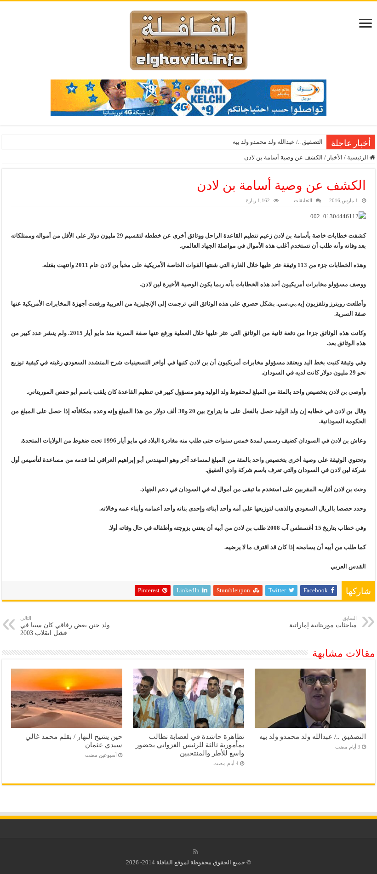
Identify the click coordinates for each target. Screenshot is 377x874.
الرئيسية (358, 157)
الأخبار (335, 157)
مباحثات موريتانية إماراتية (323, 622)
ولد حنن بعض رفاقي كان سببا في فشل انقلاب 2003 (65, 625)
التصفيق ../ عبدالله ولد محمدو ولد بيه (278, 141)
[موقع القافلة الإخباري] (189, 38)
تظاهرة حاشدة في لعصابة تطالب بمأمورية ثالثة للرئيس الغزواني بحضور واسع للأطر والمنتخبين (190, 744)
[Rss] (195, 851)
